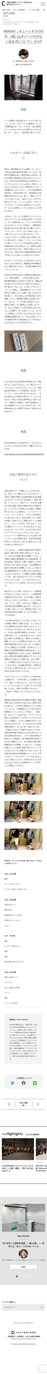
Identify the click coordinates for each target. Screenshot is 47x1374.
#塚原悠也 (31, 22)
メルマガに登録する (8, 1302)
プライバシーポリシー (24, 1323)
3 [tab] (23, 1276)
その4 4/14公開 (10, 972)
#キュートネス (22, 22)
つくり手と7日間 (33, 10)
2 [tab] (20, 1276)
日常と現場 (6, 10)
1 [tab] (16, 1276)
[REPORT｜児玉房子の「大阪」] (10, 1103)
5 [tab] (30, 1276)
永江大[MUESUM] (25, 64)
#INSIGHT (16, 24)
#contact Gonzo (9, 22)
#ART (37, 22)
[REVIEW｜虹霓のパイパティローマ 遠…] (39, 1103)
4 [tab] (27, 1276)
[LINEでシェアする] (34, 1082)
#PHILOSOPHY (7, 24)
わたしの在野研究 (19, 10)
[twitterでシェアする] (12, 1082)
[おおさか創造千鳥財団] (23, 1332)
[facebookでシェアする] (23, 1082)
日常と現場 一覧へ (23, 1104)
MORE (23, 1267)
